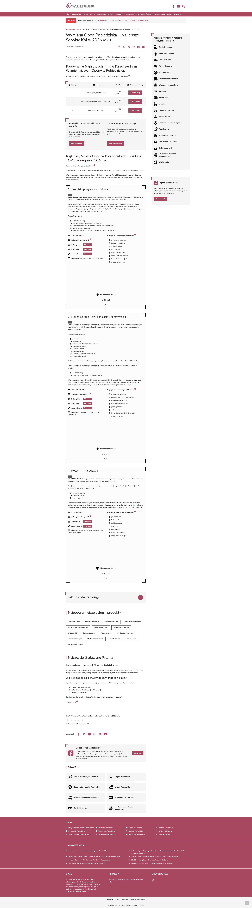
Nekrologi (130, 14)
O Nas (117, 900)
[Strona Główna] (68, 14)
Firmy (92, 14)
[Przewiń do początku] (247, 903)
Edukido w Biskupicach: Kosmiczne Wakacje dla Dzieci (149, 860)
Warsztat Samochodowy (168, 85)
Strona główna (70, 29)
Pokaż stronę (87, 249)
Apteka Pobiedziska (135, 828)
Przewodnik (160, 14)
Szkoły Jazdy (164, 98)
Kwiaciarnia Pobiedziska (76, 831)
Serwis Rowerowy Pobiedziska (86, 777)
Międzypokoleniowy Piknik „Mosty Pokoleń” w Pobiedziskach (90, 860)
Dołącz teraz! (160, 199)
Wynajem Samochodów (168, 79)
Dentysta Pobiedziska (105, 828)
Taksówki (162, 91)
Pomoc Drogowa (165, 66)
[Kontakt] (178, 6)
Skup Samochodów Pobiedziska (86, 797)
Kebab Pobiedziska (164, 834)
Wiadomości (76, 14)
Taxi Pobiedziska (80, 808)
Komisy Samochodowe (168, 142)
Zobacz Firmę (135, 93)
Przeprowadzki (165, 60)
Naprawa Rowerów (166, 110)
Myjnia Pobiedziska (122, 777)
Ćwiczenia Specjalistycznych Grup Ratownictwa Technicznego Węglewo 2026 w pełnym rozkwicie (158, 852)
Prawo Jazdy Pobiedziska (124, 797)
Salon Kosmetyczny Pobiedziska (79, 834)
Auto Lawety (164, 129)
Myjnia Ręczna (164, 116)
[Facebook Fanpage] (172, 6)
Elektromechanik (165, 148)
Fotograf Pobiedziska (135, 831)
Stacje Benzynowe (166, 47)
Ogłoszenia (101, 14)
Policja (85, 14)
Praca (110, 14)
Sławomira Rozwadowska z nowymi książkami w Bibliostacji (151, 863)
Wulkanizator (164, 162)
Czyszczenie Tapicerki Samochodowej (167, 155)
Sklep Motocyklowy (167, 53)
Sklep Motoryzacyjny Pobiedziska (87, 787)
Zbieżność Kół (164, 72)
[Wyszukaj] (183, 6)
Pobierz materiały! (115, 143)
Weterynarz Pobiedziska (106, 831)
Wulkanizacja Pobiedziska (107, 834)
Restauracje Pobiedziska (136, 834)
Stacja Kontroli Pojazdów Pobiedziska (81, 828)
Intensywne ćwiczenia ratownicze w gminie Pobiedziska (88, 851)
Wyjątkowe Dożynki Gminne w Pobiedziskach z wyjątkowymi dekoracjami (94, 856)
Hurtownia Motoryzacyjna (169, 123)
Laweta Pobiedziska (122, 787)
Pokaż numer (87, 254)
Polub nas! (137, 753)
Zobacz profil (87, 244)
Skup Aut (162, 104)
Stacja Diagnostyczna (167, 135)
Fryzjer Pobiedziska (165, 831)
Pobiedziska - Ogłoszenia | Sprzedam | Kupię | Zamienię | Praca (125, 20)
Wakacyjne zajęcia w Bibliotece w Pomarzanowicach (87, 863)
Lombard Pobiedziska (165, 828)
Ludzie (169, 14)
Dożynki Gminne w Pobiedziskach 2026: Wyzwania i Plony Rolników (154, 856)
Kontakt (110, 900)
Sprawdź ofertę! (76, 143)
